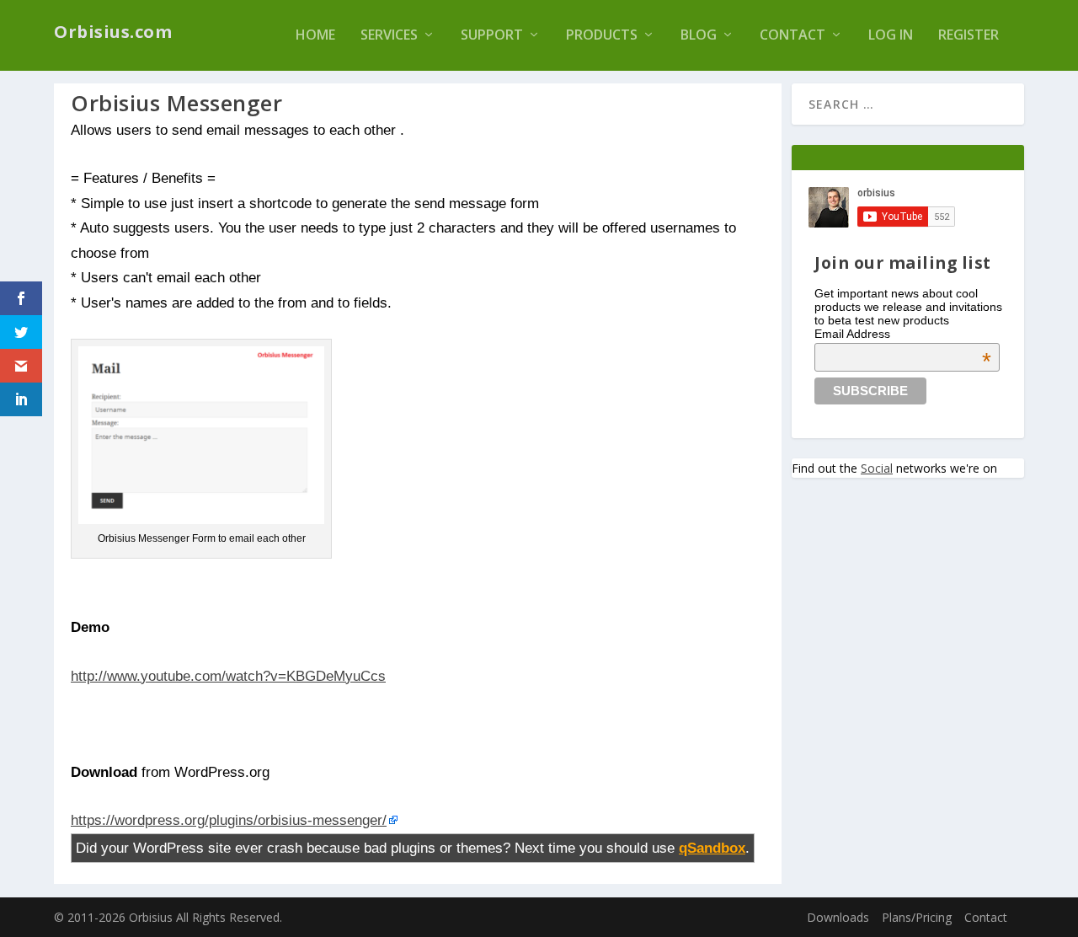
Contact (792, 36)
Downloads (838, 917)
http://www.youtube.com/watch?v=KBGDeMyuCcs (228, 675)
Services (389, 36)
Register (968, 36)
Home (315, 36)
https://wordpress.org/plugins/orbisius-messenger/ (229, 819)
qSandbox (712, 847)
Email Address (902, 333)
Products (602, 36)
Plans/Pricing (917, 917)
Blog (698, 36)
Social (877, 468)
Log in (890, 36)
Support (492, 36)
